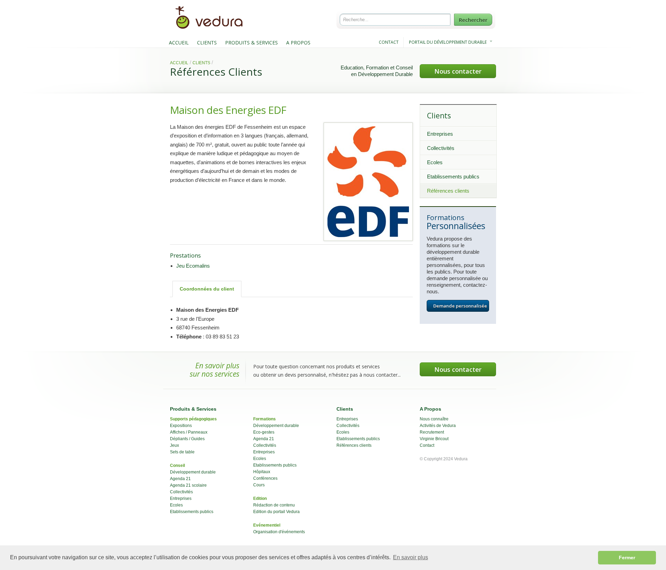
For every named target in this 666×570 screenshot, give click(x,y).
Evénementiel (266, 525)
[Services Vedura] (213, 28)
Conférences (265, 478)
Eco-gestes (263, 432)
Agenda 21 (180, 478)
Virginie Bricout (434, 438)
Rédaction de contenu (274, 505)
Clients (201, 62)
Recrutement (432, 432)
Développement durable (193, 472)
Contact (427, 445)
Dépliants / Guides (187, 438)
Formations (264, 419)
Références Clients (216, 72)
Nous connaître (434, 419)
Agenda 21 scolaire (188, 485)
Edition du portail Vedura (276, 511)
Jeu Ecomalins (193, 266)
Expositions (181, 425)
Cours (259, 485)
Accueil (179, 62)
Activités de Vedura (438, 425)
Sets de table (182, 452)
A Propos (430, 409)
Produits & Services (193, 409)
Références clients (448, 191)
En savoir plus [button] (410, 557)
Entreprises (440, 134)
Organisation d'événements (279, 531)
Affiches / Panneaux (188, 432)
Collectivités (440, 148)
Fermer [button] (627, 557)
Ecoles (435, 162)
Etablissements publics (453, 176)
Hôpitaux (261, 471)
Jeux (174, 445)
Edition (260, 498)
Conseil (177, 465)
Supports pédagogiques (193, 419)
